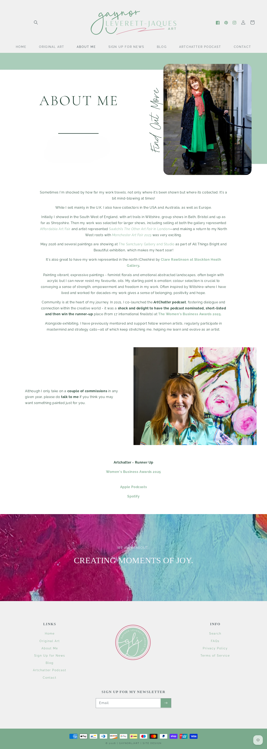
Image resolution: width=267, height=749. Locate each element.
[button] (35, 22)
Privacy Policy (215, 648)
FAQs (215, 641)
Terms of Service (215, 655)
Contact (50, 677)
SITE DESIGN (152, 743)
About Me (50, 648)
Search (215, 633)
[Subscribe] (166, 703)
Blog (50, 663)
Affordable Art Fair (55, 229)
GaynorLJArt (129, 743)
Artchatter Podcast (49, 670)
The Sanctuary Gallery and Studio (146, 244)
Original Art (49, 641)
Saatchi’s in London (139, 229)
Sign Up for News (49, 655)
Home (50, 633)
